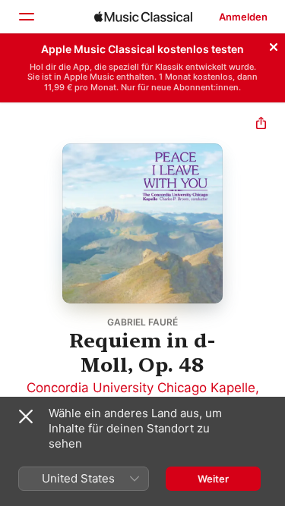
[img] (143, 16)
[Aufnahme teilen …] (261, 125)
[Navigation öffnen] (26, 16)
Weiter (213, 479)
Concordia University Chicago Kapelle (141, 387)
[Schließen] (273, 44)
